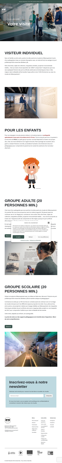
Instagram (52, 420)
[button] (48, 223)
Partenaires (34, 424)
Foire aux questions (43, 421)
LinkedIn (52, 426)
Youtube (52, 424)
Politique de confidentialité (35, 240)
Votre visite (43, 424)
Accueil (9, 19)
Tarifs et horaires (43, 430)
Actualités (34, 432)
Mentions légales (43, 443)
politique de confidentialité (39, 401)
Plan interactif (35, 420)
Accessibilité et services (44, 426)
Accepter (18, 237)
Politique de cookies (25, 240)
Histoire (33, 422)
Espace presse (35, 426)
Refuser (31, 237)
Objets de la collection (34, 429)
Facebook (52, 422)
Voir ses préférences (43, 237)
